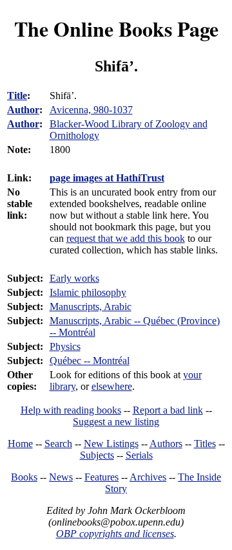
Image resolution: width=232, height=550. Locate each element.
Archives (148, 477)
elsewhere (112, 386)
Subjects (97, 455)
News (61, 477)
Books (24, 477)
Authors (166, 443)
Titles (205, 443)
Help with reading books (71, 410)
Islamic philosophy (88, 292)
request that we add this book (125, 238)
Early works (74, 278)
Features (101, 477)
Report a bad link (168, 410)
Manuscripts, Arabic (90, 306)
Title (17, 95)
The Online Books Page (116, 29)
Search (58, 443)
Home (20, 443)
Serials (139, 455)
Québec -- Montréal (90, 360)
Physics (65, 346)
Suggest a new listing (116, 421)
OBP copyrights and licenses (115, 533)
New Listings (111, 443)
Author (23, 109)
